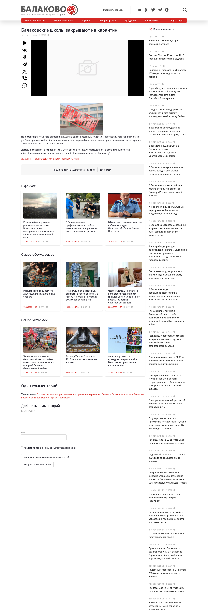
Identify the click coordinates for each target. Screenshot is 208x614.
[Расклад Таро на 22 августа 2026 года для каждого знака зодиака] (174, 436)
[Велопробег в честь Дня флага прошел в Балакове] (162, 37)
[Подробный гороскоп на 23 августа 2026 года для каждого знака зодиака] (163, 66)
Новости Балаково (35, 20)
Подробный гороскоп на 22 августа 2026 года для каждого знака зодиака (167, 458)
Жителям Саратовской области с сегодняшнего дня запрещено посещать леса (166, 606)
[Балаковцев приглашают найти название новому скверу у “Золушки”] (174, 490)
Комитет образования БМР (47, 159)
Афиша (86, 20)
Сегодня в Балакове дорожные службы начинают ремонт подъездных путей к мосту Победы (167, 113)
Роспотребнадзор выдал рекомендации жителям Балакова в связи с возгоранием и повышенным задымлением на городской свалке (38, 229)
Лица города (176, 20)
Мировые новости (63, 20)
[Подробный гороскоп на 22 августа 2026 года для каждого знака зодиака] (174, 450)
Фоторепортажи (107, 20)
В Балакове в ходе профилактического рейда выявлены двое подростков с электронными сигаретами (82, 227)
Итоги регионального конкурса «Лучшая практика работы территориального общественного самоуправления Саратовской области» (167, 382)
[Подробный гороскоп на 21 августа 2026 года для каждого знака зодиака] (174, 566)
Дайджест (130, 20)
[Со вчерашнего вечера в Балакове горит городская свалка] (174, 530)
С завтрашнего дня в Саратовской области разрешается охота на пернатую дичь (167, 403)
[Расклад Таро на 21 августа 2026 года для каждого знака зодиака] (174, 584)
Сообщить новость (113, 9)
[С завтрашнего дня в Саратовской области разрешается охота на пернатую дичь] (174, 396)
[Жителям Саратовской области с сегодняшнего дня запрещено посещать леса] (174, 599)
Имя (23, 432)
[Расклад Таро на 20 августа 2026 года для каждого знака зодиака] (40, 274)
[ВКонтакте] (25, 50)
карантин (26, 159)
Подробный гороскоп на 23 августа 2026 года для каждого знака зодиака (167, 73)
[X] (25, 71)
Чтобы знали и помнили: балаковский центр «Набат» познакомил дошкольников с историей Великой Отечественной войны (38, 362)
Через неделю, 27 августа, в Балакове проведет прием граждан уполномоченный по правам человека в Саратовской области (124, 296)
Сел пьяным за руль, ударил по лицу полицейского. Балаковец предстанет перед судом (165, 274)
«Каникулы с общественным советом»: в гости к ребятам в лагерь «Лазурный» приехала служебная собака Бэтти (82, 295)
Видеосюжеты (152, 20)
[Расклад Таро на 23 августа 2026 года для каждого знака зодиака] (83, 340)
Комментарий (28, 410)
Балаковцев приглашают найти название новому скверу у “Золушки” (165, 497)
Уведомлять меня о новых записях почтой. (47, 457)
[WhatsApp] (26, 85)
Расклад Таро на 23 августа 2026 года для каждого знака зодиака (81, 359)
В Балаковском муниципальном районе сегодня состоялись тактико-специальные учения (166, 170)
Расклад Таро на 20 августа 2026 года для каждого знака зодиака (39, 293)
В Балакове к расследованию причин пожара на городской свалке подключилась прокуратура (167, 131)
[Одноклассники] (25, 57)
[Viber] (25, 78)
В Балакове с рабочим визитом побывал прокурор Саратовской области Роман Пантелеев (125, 227)
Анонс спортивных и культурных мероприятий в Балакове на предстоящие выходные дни (122, 361)
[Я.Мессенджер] (25, 43)
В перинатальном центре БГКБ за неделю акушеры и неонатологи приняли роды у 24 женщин (166, 360)
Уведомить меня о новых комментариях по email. (50, 447)
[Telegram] (25, 64)
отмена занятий (71, 159)
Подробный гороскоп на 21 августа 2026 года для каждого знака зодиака (167, 573)
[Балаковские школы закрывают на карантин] (48, 35)
